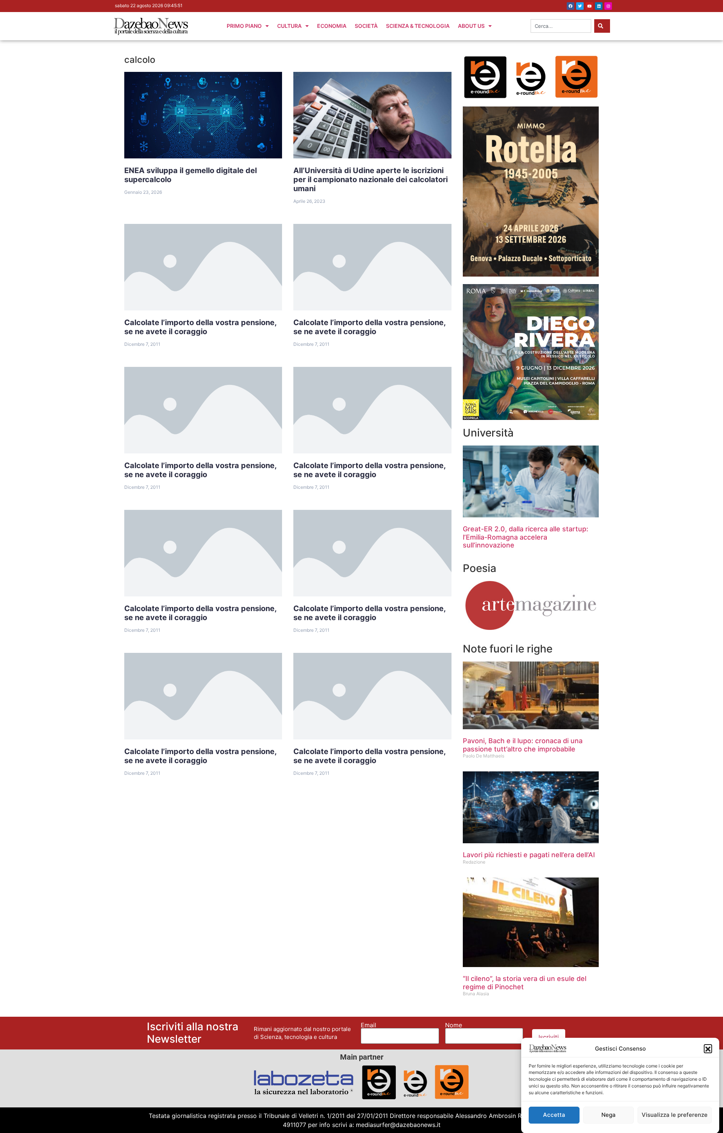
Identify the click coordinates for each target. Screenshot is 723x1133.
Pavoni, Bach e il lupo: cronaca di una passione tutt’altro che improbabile (523, 745)
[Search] (602, 26)
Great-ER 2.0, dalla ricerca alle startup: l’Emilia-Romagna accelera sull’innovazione (525, 537)
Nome (453, 1025)
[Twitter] (580, 6)
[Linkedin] (598, 6)
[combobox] (561, 26)
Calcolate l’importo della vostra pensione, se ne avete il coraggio (200, 327)
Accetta (554, 1115)
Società (366, 26)
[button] (708, 1048)
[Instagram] (608, 6)
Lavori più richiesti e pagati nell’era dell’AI (529, 855)
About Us (471, 26)
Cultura (289, 26)
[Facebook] (570, 6)
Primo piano (244, 26)
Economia (331, 26)
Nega (608, 1115)
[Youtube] (589, 6)
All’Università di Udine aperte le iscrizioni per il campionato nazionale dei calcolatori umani (370, 179)
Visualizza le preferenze (675, 1115)
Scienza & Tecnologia (418, 26)
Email (368, 1025)
